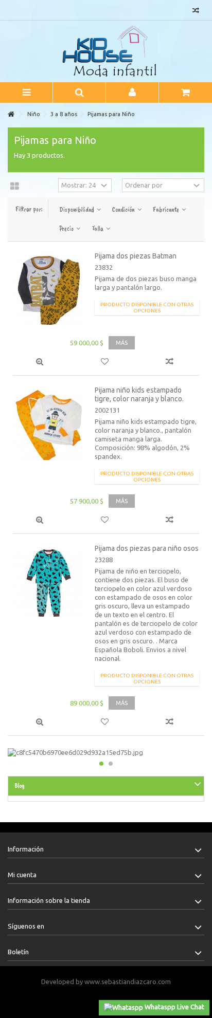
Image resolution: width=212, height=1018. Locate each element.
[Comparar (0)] (195, 12)
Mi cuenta (22, 874)
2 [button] (111, 764)
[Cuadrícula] (14, 186)
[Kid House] (106, 51)
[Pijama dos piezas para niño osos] (48, 582)
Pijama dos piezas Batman (135, 256)
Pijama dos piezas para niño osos (147, 548)
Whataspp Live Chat (173, 1006)
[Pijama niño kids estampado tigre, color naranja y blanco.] (48, 424)
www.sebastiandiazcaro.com (127, 981)
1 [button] (101, 764)
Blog (19, 786)
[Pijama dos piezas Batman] (48, 290)
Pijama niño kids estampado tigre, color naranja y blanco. (139, 394)
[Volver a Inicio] (11, 114)
